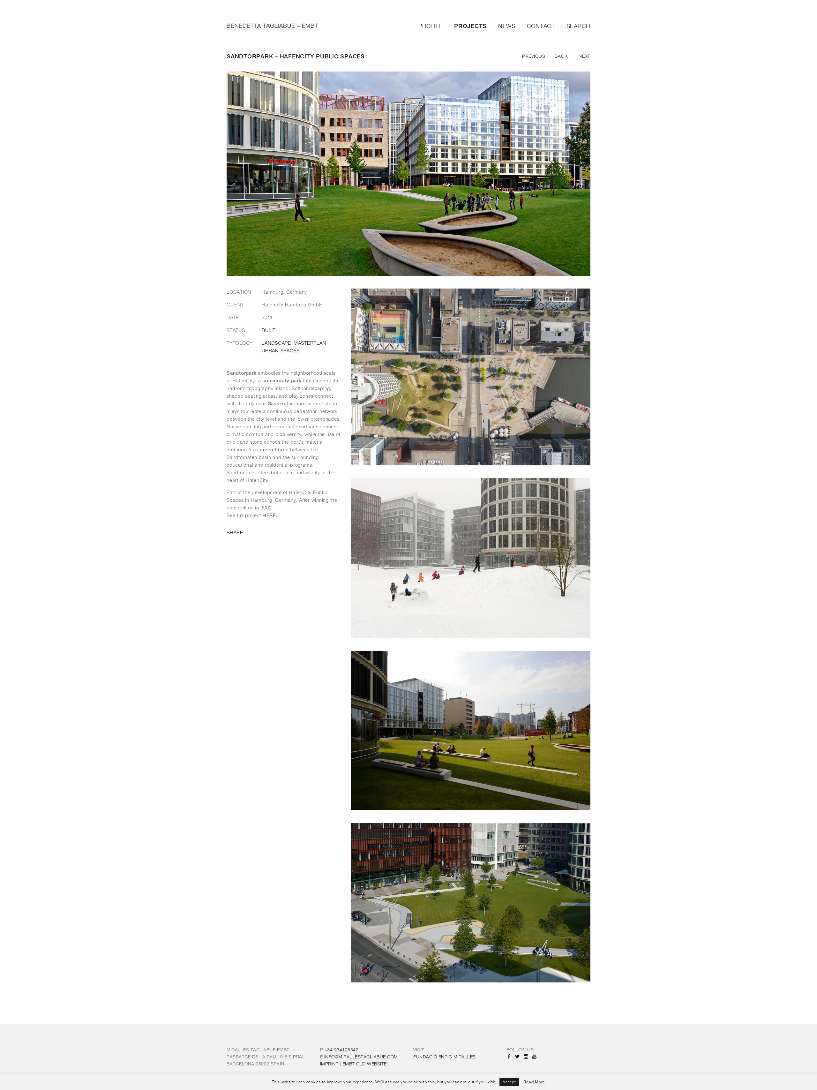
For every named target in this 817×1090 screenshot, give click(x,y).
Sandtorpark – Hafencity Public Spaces (296, 56)
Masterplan (310, 343)
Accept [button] (509, 1082)
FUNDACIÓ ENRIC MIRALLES (444, 1057)
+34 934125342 (342, 1050)
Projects (470, 26)
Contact (541, 26)
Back (561, 56)
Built (268, 330)
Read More (534, 1082)
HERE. (270, 515)
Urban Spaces (281, 351)
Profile (430, 26)
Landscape (276, 343)
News (506, 26)
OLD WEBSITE (364, 1064)
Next (584, 56)
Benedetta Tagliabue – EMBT (272, 26)
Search (578, 26)
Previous (533, 56)
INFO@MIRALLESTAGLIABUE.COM (361, 1057)
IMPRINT (329, 1064)
